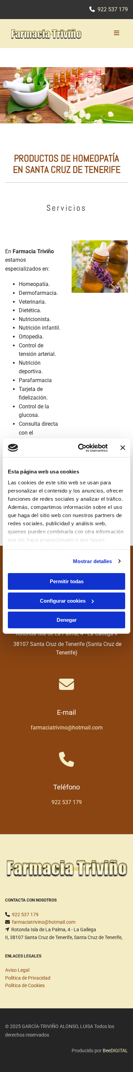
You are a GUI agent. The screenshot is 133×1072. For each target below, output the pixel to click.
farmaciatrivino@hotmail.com (67, 727)
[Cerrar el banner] (122, 448)
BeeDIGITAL (115, 1050)
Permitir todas (67, 581)
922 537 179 (113, 9)
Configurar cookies (63, 601)
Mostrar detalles (92, 561)
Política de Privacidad (27, 978)
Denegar (67, 620)
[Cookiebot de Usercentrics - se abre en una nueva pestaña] (81, 447)
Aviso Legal (17, 970)
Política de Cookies (25, 985)
